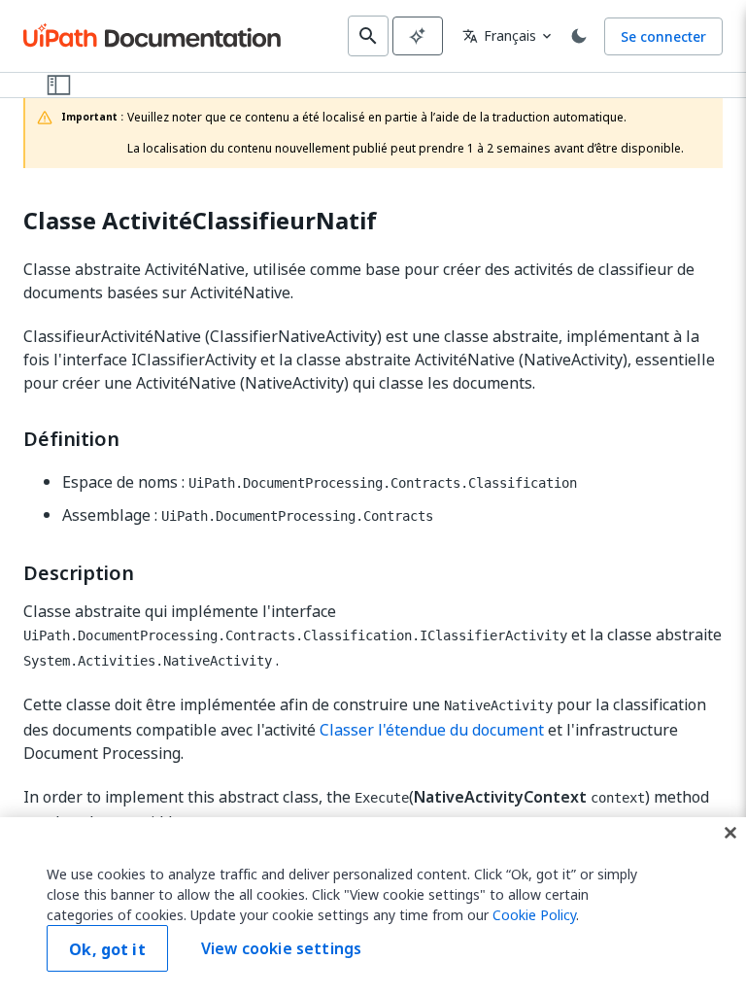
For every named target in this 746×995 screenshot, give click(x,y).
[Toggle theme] (579, 36)
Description (78, 573)
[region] (373, 906)
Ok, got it (107, 949)
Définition (71, 439)
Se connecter (663, 36)
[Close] (730, 833)
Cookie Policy (534, 915)
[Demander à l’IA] (417, 36)
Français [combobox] (499, 35)
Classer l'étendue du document (432, 729)
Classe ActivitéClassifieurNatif (200, 221)
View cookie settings (281, 948)
